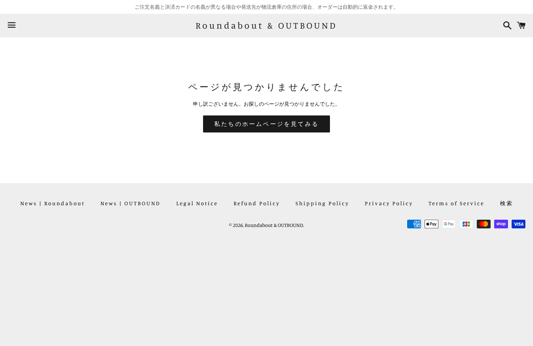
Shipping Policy (322, 203)
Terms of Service (456, 203)
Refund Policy (257, 203)
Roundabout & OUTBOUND (266, 25)
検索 (506, 203)
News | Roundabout (52, 203)
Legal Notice (197, 203)
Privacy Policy (389, 203)
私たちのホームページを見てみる (266, 123)
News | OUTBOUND (130, 203)
